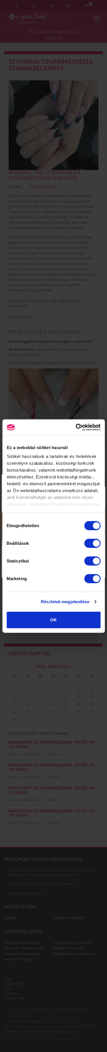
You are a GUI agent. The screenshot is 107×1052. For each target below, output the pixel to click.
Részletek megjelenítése (65, 601)
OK (53, 619)
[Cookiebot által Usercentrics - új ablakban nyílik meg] (76, 427)
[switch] (92, 543)
